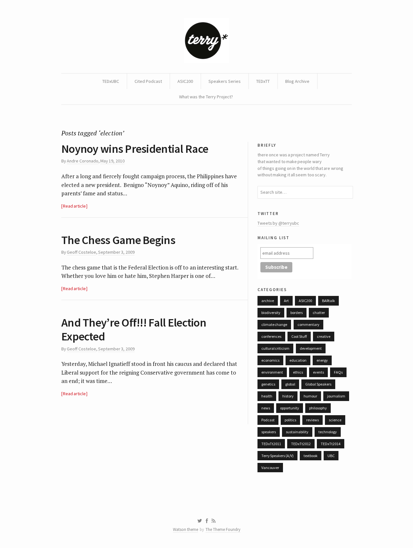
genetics (268, 384)
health (266, 396)
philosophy (318, 408)
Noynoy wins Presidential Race (134, 149)
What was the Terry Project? (206, 97)
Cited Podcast (148, 81)
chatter (319, 312)
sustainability (297, 431)
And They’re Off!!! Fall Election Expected (133, 329)
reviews (312, 419)
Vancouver (270, 467)
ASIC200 (185, 81)
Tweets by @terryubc (278, 223)
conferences (271, 336)
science (335, 419)
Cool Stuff (299, 336)
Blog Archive (297, 81)
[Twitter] (199, 521)
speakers (268, 431)
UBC (331, 455)
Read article (74, 206)
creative (323, 336)
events (318, 372)
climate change (274, 324)
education (298, 360)
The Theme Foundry (223, 529)
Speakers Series (224, 81)
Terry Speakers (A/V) (277, 455)
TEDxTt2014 (330, 443)
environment (272, 372)
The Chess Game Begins (118, 240)
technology (327, 431)
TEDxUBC (110, 81)
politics (290, 419)
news (265, 408)
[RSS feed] (213, 521)
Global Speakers (318, 384)
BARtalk (328, 300)
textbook (310, 455)
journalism (336, 396)
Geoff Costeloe (81, 252)
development (311, 348)
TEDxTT (263, 81)
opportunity (289, 408)
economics (270, 360)
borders (296, 312)
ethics (298, 372)
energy (322, 360)
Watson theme (185, 529)
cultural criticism (275, 348)
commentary (308, 324)
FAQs (338, 372)
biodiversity (270, 312)
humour (310, 396)
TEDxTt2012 (301, 443)
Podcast (268, 419)
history (288, 396)
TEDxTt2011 (271, 443)
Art (286, 300)
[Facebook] (207, 521)
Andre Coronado (82, 161)
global (290, 384)
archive (267, 300)
